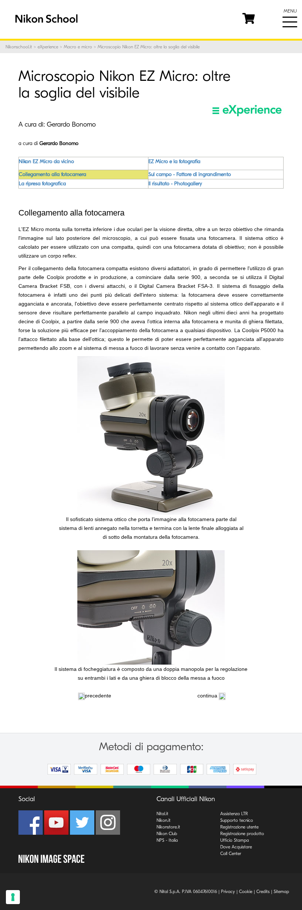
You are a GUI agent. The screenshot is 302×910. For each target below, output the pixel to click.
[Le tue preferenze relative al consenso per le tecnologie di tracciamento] (13, 897)
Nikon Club (167, 833)
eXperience (48, 46)
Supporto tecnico (236, 820)
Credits (263, 891)
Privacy (228, 891)
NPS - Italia (167, 840)
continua (207, 696)
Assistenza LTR (234, 813)
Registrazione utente (239, 827)
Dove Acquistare (236, 846)
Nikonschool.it (19, 46)
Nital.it (162, 813)
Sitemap (281, 891)
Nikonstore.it (168, 827)
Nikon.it (164, 820)
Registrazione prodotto (242, 833)
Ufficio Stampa (234, 840)
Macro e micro (78, 46)
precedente (98, 696)
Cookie (245, 891)
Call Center (230, 853)
